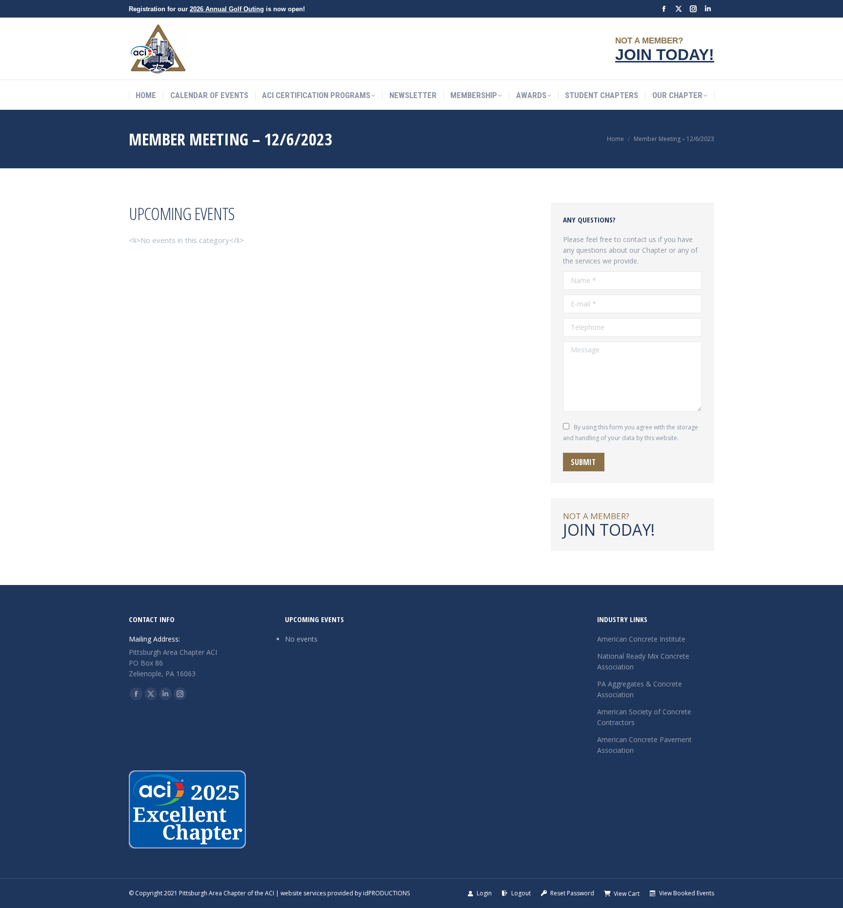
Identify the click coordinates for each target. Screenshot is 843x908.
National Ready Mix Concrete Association (643, 661)
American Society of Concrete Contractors (644, 717)
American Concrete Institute (641, 639)
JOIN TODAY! (664, 54)
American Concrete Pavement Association (644, 745)
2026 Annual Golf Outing (227, 9)
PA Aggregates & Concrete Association (639, 689)
